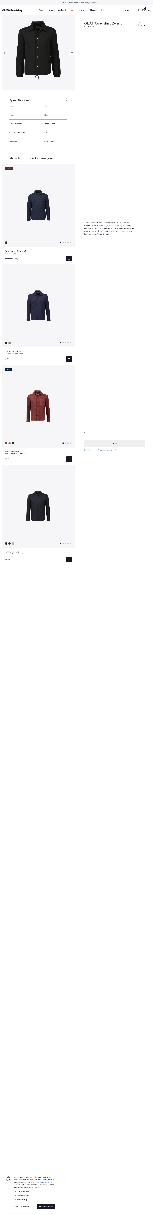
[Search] (138, 10)
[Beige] (13, 543)
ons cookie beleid (43, 1182)
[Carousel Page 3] (65, 242)
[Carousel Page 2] (63, 242)
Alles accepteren (46, 1207)
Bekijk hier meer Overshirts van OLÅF (100, 450)
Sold (115, 443)
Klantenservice (126, 10)
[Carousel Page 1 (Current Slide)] (60, 242)
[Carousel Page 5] (70, 242)
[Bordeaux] (6, 443)
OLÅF (46, 115)
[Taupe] (10, 343)
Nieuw (41, 10)
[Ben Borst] (12, 10)
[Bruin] (10, 543)
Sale (73, 10)
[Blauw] (6, 242)
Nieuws (93, 10)
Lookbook (62, 10)
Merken (82, 10)
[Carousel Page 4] (67, 242)
